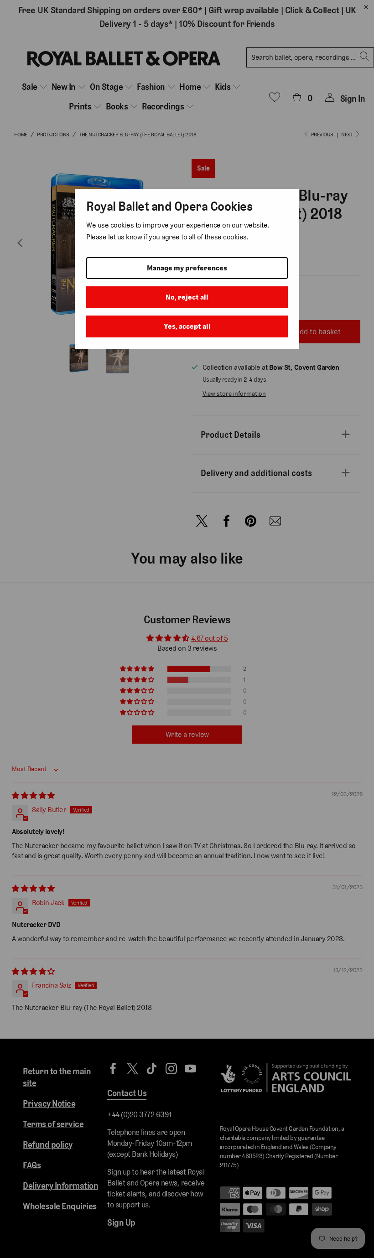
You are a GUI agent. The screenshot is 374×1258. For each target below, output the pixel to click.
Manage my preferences (187, 268)
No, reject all (187, 297)
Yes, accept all (187, 326)
